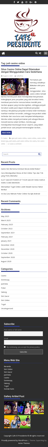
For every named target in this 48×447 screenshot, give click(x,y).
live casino (33, 141)
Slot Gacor (5, 296)
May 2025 (5, 216)
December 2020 (7, 245)
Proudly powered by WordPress (14, 440)
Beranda (7, 366)
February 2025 (7, 224)
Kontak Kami (9, 389)
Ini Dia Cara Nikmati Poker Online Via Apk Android (20, 193)
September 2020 (8, 257)
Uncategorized (7, 308)
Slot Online (5, 300)
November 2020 (7, 249)
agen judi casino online (18, 138)
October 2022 (6, 228)
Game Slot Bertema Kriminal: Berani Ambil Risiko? (20, 169)
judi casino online (23, 141)
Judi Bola (4, 284)
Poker (3, 288)
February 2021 (7, 237)
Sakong (4, 292)
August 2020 (6, 261)
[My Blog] (3, 53)
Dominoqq (5, 280)
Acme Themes (24, 443)
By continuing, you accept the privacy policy (23, 347)
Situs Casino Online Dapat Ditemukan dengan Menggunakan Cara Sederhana (21, 70)
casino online (31, 138)
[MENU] (45, 53)
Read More (6, 133)
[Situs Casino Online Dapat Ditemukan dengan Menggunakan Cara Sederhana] (15, 80)
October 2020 (6, 253)
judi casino (12, 141)
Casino (5, 138)
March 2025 (6, 220)
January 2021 (6, 241)
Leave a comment (15, 144)
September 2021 (8, 232)
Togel (3, 304)
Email (6, 338)
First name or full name (13, 330)
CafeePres (19, 76)
